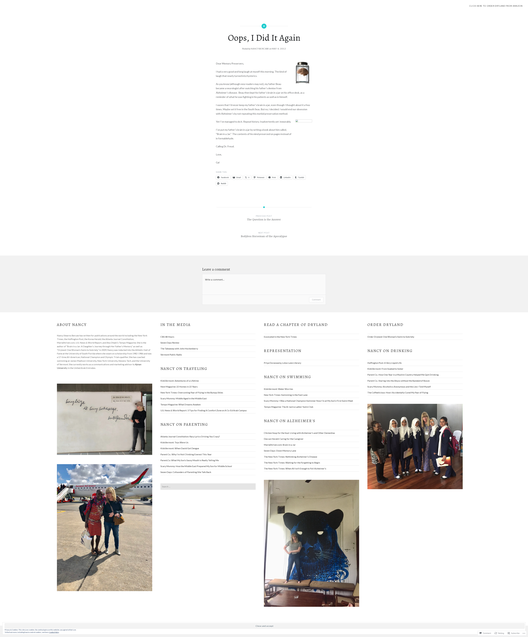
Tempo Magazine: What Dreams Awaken (180, 404)
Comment (316, 299)
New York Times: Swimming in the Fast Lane (285, 395)
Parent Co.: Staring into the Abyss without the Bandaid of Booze (398, 380)
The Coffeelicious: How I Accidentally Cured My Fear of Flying (397, 392)
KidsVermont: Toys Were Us (174, 442)
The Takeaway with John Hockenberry (179, 348)
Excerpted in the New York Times (280, 336)
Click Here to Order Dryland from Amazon (495, 6)
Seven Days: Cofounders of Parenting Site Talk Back (185, 472)
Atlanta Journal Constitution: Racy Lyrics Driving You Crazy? (190, 436)
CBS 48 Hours (167, 336)
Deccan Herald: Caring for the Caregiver (283, 438)
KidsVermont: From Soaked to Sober (385, 368)
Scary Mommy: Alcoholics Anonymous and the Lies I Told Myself (399, 386)
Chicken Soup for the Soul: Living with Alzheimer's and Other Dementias (299, 433)
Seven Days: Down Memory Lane (280, 450)
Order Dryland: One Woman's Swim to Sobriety (390, 336)
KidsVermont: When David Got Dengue (179, 448)
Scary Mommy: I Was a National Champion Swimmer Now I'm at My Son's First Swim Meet (308, 400)
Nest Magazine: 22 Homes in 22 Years (179, 386)
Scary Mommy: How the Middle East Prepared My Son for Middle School (196, 466)
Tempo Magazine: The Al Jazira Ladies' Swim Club (288, 406)
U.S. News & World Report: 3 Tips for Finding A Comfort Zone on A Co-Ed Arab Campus (203, 410)
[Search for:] (208, 486)
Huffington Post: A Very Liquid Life (384, 363)
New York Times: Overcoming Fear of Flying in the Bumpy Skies (191, 392)
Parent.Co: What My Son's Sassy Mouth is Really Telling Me (189, 460)
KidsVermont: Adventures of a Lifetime (179, 380)
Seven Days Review (169, 342)
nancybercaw (260, 48)
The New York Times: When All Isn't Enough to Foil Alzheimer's (295, 468)
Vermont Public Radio (171, 354)
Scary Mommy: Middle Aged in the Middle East (183, 398)
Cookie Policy (54, 632)
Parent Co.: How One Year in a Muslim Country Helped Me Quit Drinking (403, 374)
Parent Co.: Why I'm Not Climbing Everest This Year (186, 454)
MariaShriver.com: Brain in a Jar (280, 444)
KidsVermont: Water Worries (278, 389)
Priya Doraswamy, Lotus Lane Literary (282, 363)
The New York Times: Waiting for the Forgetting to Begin (292, 462)
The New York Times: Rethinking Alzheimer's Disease (290, 456)
